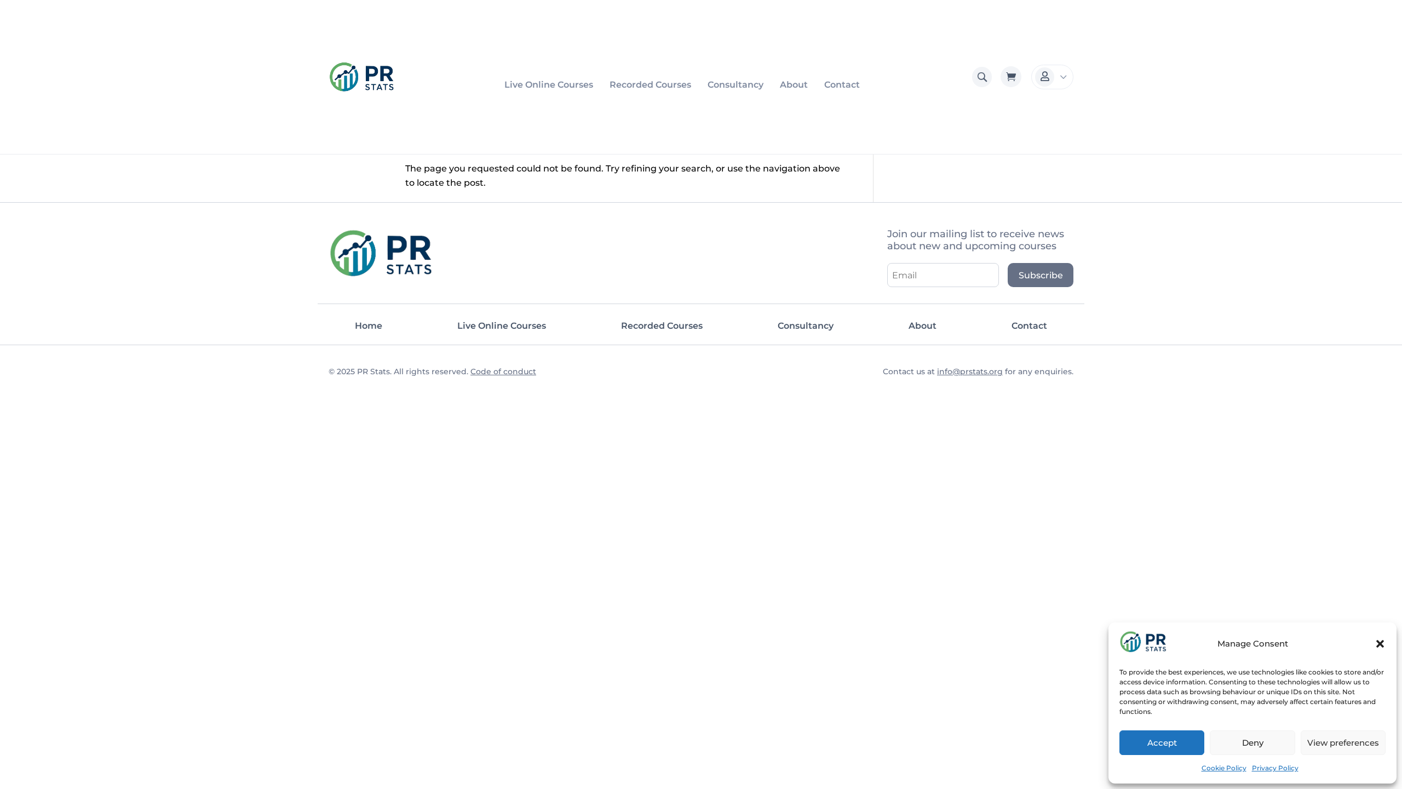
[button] (1380, 643)
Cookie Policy (1224, 768)
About (794, 84)
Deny (1252, 742)
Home (368, 326)
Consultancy (735, 84)
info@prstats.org (970, 371)
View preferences (1343, 742)
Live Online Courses (548, 84)
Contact (842, 84)
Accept (1162, 742)
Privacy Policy (1275, 768)
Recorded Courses (650, 84)
